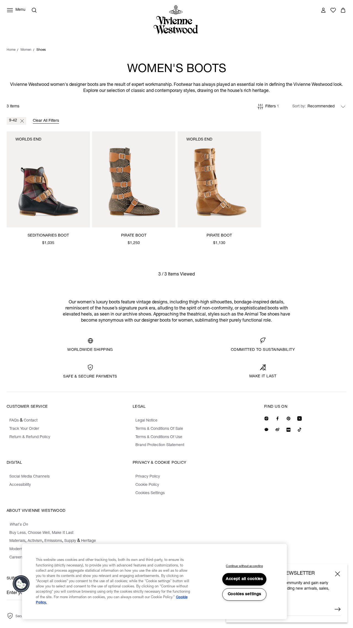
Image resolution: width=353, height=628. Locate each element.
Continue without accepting (244, 566)
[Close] (337, 574)
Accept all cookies (244, 579)
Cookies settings (244, 594)
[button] (21, 584)
